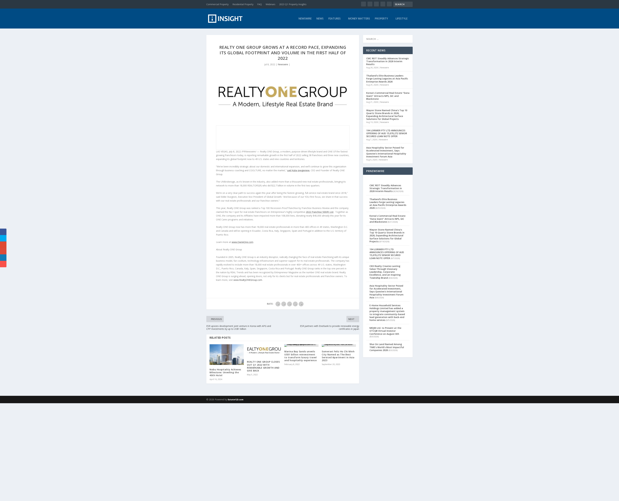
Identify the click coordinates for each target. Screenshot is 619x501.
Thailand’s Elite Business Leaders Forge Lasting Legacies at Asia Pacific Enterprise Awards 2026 (387, 78)
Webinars (270, 4)
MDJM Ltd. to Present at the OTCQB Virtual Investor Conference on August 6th (385, 330)
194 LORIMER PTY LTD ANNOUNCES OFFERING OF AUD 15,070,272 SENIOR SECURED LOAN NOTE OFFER (386, 133)
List (331, 211)
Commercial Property (217, 4)
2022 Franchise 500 (316, 211)
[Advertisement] (96, 451)
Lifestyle (402, 18)
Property (381, 18)
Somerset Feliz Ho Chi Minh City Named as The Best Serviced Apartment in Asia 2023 (338, 356)
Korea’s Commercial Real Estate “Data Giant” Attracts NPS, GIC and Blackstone (387, 95)
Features (334, 18)
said (298, 170)
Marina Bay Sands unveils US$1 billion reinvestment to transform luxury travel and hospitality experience (300, 356)
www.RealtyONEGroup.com (247, 279)
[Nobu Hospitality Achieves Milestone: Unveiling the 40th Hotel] (227, 354)
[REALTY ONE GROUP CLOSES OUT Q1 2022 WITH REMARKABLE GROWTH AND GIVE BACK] (264, 350)
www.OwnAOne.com (242, 242)
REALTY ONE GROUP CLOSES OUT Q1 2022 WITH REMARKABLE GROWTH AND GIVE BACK (263, 366)
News (320, 18)
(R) (327, 211)
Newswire (305, 18)
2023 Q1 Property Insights (292, 4)
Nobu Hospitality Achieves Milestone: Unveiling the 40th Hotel (225, 372)
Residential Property (242, 4)
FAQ (259, 4)
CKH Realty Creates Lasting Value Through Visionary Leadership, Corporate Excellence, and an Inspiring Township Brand (385, 272)
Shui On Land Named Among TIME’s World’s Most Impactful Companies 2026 (386, 347)
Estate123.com (235, 399)
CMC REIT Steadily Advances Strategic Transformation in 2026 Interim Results (387, 61)
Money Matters (359, 18)
